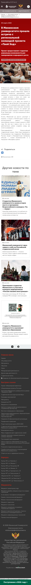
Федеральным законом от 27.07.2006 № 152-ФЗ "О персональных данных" (15, 557)
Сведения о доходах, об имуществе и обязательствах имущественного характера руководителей (15, 562)
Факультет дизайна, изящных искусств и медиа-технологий (15, 491)
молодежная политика (17, 59)
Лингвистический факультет (9, 517)
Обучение (4, 365)
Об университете (9, 11)
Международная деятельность (10, 370)
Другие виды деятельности (9, 373)
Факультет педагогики (7, 502)
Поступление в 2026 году (15, 582)
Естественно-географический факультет (13, 495)
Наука (3, 368)
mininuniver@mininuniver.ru (15, 530)
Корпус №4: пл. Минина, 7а (9, 468)
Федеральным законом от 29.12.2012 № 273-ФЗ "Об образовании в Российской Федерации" (15, 555)
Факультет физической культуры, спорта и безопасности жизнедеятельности (13, 511)
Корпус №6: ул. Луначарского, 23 (11, 471)
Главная (3, 358)
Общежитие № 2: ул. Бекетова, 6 (11, 478)
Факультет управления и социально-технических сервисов (11, 507)
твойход (5, 59)
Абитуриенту (24, 11)
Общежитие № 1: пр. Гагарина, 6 (10, 476)
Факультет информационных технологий (13, 515)
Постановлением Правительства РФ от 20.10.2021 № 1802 (15, 559)
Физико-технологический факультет (11, 499)
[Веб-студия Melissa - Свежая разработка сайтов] (20, 567)
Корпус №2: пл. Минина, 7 (8, 463)
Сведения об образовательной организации (15, 378)
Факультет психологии (7, 504)
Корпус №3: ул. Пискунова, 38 (10, 466)
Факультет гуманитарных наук (10, 488)
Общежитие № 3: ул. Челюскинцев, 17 (12, 480)
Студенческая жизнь (7, 375)
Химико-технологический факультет (11, 497)
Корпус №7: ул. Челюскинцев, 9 (10, 473)
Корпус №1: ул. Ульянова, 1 (9, 461)
